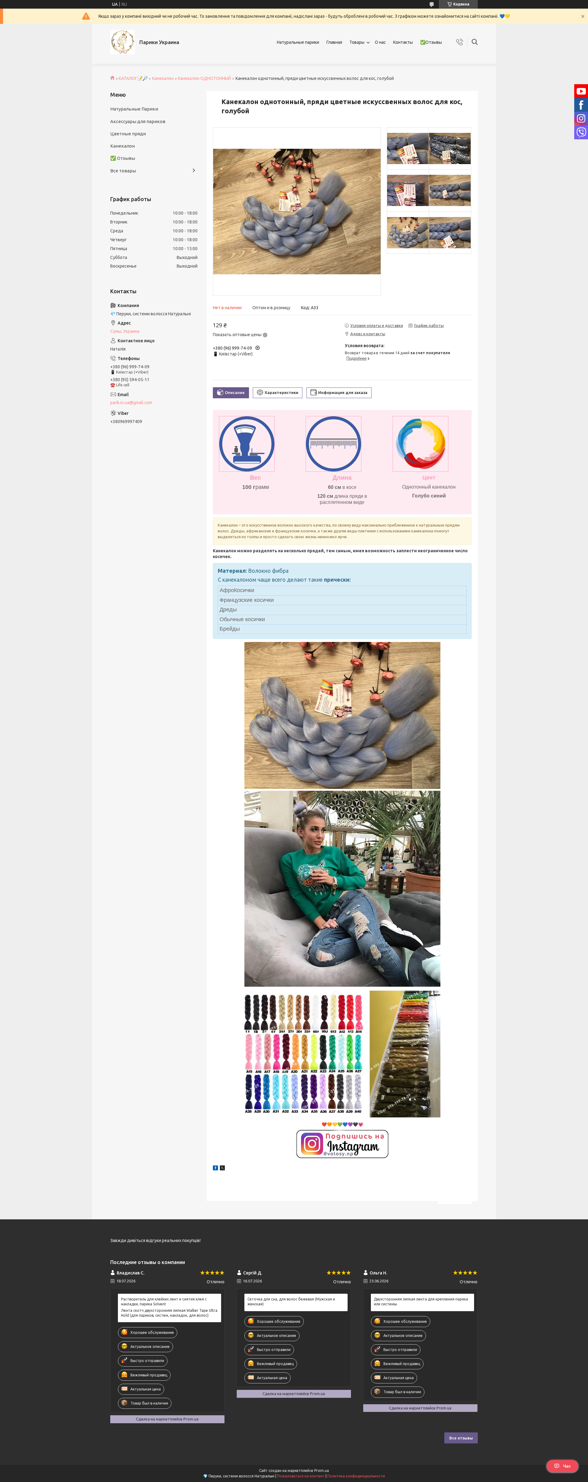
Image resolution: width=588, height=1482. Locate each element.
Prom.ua (321, 1471)
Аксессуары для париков (137, 121)
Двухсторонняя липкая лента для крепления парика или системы (421, 1301)
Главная (334, 42)
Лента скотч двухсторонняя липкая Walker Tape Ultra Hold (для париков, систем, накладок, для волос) (169, 1312)
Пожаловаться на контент (301, 1476)
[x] (222, 1168)
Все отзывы (461, 1438)
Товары (356, 42)
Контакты (403, 42)
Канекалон (163, 78)
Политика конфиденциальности (356, 1476)
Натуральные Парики (134, 108)
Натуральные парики (298, 42)
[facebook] (215, 1168)
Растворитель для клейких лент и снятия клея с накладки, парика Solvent (164, 1301)
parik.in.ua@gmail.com (131, 402)
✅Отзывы (431, 42)
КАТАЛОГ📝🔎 (133, 78)
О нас (380, 42)
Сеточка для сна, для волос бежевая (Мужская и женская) (291, 1301)
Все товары (123, 170)
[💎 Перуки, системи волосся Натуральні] (122, 42)
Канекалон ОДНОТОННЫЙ (204, 78)
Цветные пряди (128, 133)
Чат (567, 1466)
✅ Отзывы (122, 158)
